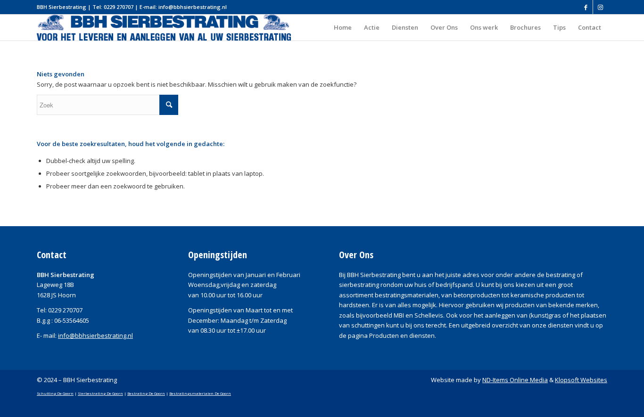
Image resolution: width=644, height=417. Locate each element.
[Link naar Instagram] (600, 7)
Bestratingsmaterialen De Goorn (200, 393)
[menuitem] (343, 28)
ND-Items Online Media (515, 380)
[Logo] (164, 28)
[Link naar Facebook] (586, 7)
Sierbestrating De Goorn (100, 393)
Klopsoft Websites (581, 380)
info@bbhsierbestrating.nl (95, 335)
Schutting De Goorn (55, 393)
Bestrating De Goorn (146, 393)
